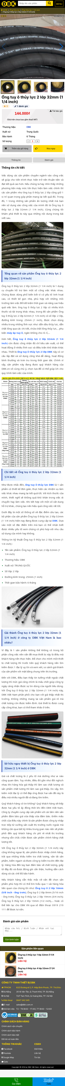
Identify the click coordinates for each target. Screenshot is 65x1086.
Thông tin (16, 160)
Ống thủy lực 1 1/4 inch (31, 10)
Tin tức (37, 1057)
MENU (59, 4)
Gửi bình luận (12, 939)
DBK (29, 127)
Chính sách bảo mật (10, 1035)
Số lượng (7, 141)
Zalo (5, 1061)
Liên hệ (37, 1053)
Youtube (7, 1053)
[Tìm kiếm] (49, 3)
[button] (61, 46)
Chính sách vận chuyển (12, 1026)
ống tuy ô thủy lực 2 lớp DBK (34, 351)
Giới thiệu (38, 1049)
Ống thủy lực (15, 10)
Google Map (8, 1057)
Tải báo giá (57, 111)
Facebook (7, 1049)
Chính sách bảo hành (11, 1030)
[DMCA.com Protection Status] (26, 1015)
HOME (5, 10)
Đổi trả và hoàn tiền (10, 1039)
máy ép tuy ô (15, 332)
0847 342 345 (22, 1000)
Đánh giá (49, 160)
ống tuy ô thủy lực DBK (39, 484)
